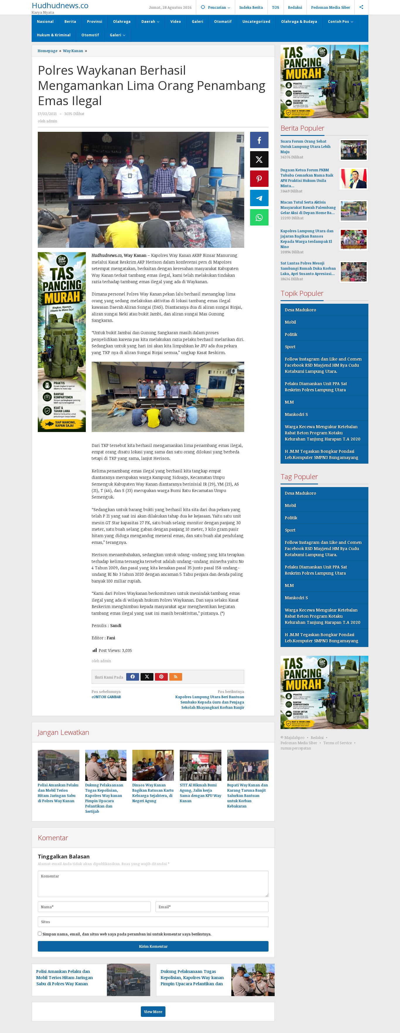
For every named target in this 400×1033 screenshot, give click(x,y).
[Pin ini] (259, 178)
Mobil (290, 322)
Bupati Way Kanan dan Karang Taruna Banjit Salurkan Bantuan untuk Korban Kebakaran (247, 795)
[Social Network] (361, 7)
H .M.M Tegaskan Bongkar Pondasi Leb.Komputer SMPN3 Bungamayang (321, 454)
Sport (290, 346)
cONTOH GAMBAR (106, 694)
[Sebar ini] (259, 140)
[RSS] (175, 677)
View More (153, 1011)
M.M (289, 402)
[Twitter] (147, 677)
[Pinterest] (161, 677)
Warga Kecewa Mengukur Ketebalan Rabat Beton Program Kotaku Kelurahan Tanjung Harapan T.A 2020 (322, 433)
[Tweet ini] (259, 159)
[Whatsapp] (259, 217)
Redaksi (317, 737)
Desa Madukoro (300, 310)
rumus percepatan (296, 748)
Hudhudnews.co (60, 5)
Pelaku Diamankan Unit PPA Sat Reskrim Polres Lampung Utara (316, 386)
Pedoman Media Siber (299, 742)
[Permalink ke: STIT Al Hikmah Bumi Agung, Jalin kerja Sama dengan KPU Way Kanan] (200, 765)
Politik (291, 334)
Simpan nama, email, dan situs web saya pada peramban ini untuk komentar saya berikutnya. (126, 934)
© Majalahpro (293, 737)
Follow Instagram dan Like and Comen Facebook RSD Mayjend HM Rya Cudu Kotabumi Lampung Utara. (323, 365)
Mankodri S (296, 414)
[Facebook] (132, 677)
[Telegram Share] (259, 198)
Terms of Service (337, 742)
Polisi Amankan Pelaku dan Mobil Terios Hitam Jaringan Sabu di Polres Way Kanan (64, 977)
